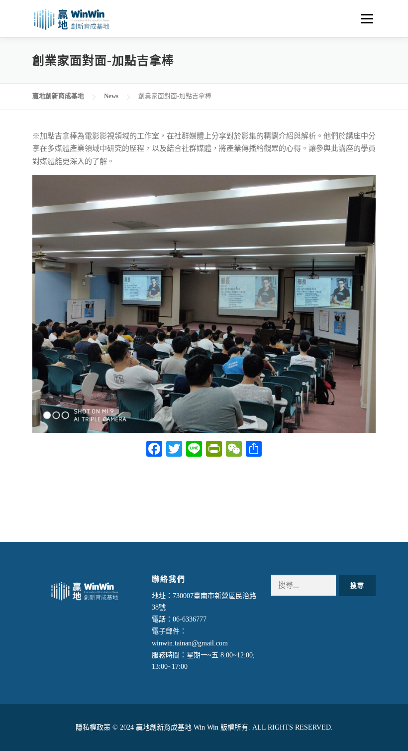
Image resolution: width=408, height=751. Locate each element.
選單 (365, 18)
